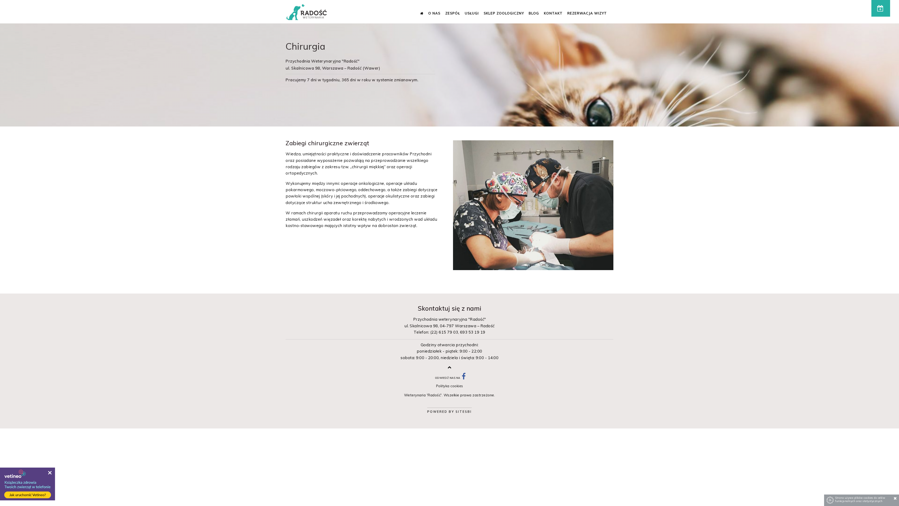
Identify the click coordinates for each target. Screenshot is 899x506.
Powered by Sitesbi (449, 411)
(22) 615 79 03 (444, 332)
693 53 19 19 (472, 332)
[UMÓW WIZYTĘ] (880, 8)
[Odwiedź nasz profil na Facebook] (464, 378)
